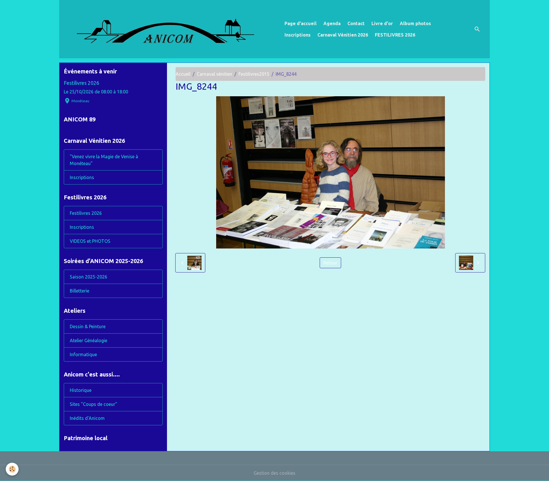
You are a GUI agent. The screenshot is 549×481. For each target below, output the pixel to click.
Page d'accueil (301, 23)
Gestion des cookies (274, 473)
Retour (330, 262)
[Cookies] (12, 469)
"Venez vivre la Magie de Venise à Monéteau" (104, 160)
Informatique (83, 354)
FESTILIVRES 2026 (395, 34)
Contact (356, 23)
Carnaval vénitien (214, 74)
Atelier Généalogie (88, 340)
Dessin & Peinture (88, 326)
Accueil (183, 74)
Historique (81, 390)
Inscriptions (298, 34)
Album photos (415, 23)
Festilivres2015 (253, 74)
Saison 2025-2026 (88, 276)
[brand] (171, 29)
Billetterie (79, 290)
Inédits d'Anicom (87, 418)
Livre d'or (382, 23)
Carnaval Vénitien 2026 (342, 34)
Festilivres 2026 (81, 83)
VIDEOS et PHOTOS (90, 241)
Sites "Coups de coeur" (93, 404)
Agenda (332, 23)
